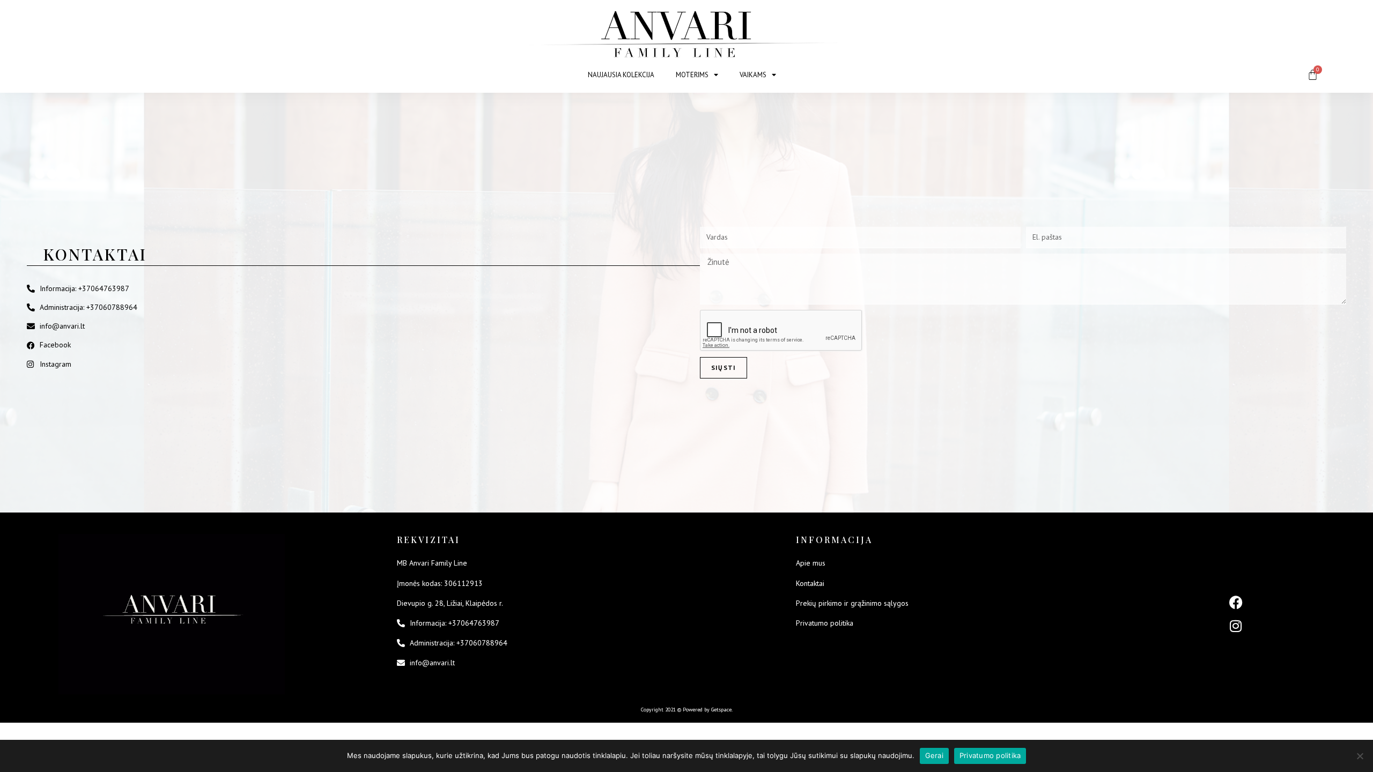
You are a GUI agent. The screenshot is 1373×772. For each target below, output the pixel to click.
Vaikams (753, 74)
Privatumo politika (990, 755)
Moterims (692, 74)
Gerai (934, 755)
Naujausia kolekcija (621, 74)
